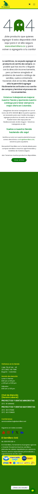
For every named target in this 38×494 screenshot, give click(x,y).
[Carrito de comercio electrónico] (29, 4)
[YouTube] (3, 432)
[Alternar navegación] (34, 4)
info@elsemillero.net (26, 139)
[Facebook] (12, 432)
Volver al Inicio (19, 160)
